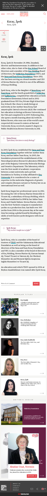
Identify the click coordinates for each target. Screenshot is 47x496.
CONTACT (16, 485)
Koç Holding (33, 71)
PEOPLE (16, 490)
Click (24, 6)
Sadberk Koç (10, 96)
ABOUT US (17, 483)
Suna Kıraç (36, 90)
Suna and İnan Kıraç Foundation (18, 76)
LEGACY (16, 487)
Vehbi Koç (40, 93)
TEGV (13, 242)
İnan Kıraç (5, 93)
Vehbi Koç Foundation (25, 74)
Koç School (33, 68)
